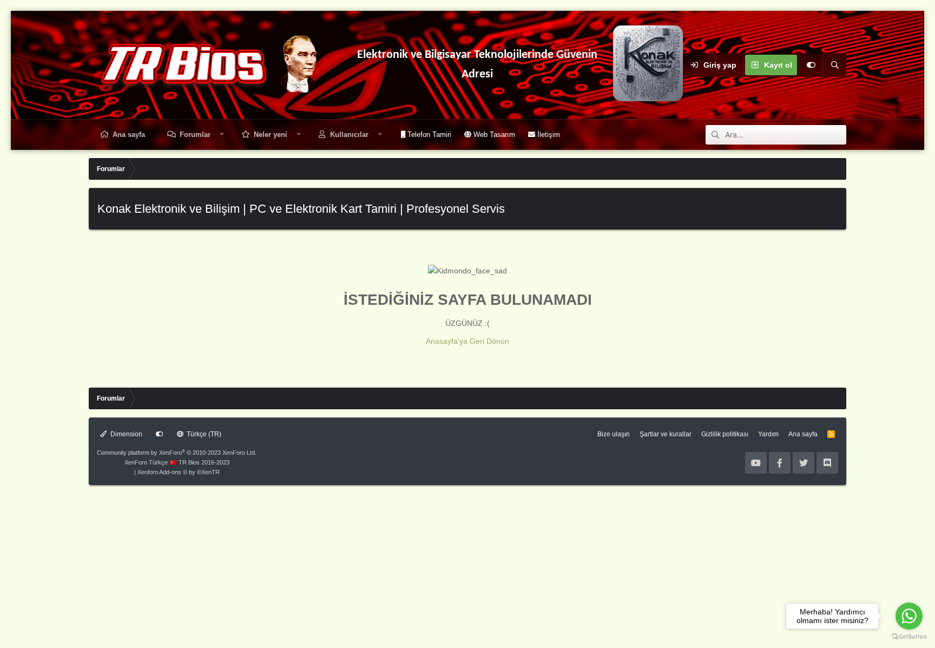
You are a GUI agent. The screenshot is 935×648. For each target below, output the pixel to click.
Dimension (125, 434)
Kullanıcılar (349, 134)
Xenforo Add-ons (178, 472)
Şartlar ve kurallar (666, 434)
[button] (222, 134)
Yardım (768, 434)
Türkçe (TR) (203, 434)
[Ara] (834, 65)
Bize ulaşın (613, 434)
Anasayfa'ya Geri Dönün (467, 341)
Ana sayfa (129, 134)
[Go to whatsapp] (909, 616)
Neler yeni (270, 134)
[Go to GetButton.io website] (909, 636)
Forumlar (195, 134)
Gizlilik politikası (724, 434)
